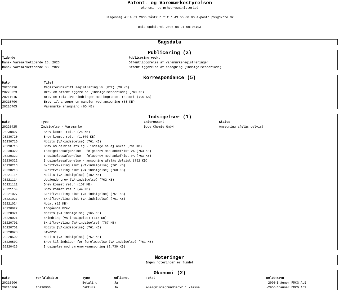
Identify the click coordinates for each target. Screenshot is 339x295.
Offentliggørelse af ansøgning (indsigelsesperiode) (175, 67)
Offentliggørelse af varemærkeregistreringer (168, 62)
